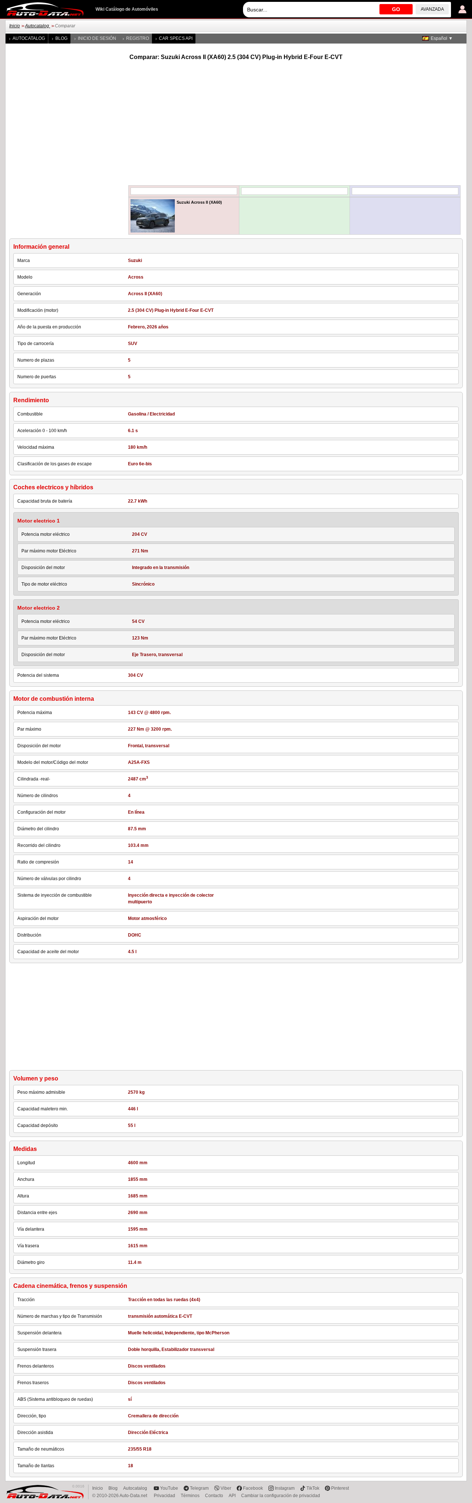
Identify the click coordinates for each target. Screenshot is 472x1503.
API (232, 1495)
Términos (190, 1495)
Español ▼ (442, 38)
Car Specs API (175, 38)
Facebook (253, 1488)
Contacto (214, 1495)
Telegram (199, 1488)
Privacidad (164, 1495)
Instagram (285, 1488)
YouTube (169, 1488)
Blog (61, 38)
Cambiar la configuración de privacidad (280, 1495)
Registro (137, 38)
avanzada (432, 9)
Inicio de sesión (97, 38)
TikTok (312, 1488)
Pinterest (340, 1488)
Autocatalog (37, 25)
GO (396, 9)
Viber (226, 1488)
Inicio (14, 25)
